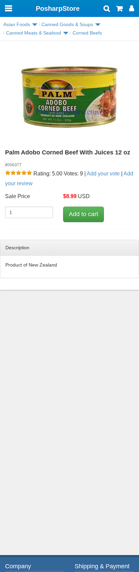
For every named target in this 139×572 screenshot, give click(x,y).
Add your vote (103, 173)
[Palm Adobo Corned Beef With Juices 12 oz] (69, 97)
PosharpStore (58, 8)
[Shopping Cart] (119, 9)
